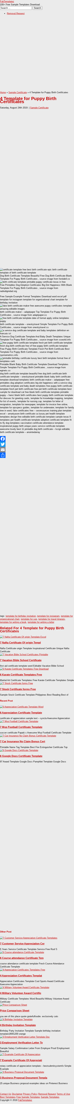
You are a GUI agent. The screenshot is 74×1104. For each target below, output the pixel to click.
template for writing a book (13, 622)
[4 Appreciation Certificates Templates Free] (22, 969)
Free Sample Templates (28, 1097)
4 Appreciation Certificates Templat (21, 975)
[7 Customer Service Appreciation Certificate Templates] (28, 938)
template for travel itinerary (51, 619)
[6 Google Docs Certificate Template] (19, 750)
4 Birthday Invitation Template (18, 1025)
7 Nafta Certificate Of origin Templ (20, 642)
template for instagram (48, 616)
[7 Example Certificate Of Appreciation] (20, 1054)
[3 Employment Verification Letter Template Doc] (25, 1037)
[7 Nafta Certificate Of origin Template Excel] (23, 637)
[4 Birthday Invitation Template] (16, 1019)
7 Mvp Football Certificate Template (21, 727)
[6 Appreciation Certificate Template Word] (21, 707)
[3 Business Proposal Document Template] (22, 1072)
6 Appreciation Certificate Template (21, 712)
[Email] (37, 449)
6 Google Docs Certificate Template (21, 756)
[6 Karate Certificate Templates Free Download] (24, 669)
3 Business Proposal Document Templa (23, 1077)
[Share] (37, 455)
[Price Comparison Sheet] (13, 1005)
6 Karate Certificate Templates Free (21, 674)
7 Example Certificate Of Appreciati (21, 1060)
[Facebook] (37, 438)
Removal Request (16, 13)
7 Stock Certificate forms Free (18, 689)
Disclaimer (17, 1094)
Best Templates (8, 1097)
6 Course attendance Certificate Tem (22, 957)
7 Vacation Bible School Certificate (20, 660)
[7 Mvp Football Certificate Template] (19, 721)
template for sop (29, 619)
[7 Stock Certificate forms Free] (16, 683)
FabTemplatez (7, 1)
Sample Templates (50, 1097)
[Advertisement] (37, 54)
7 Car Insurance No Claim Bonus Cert (22, 741)
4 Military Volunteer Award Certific (20, 993)
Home (3, 92)
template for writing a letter (41, 622)
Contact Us (5, 1094)
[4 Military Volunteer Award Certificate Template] (24, 987)
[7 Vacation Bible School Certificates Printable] (24, 654)
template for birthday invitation (21, 616)
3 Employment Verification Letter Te (21, 1042)
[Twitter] (37, 444)
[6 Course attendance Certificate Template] (22, 952)
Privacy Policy (30, 1094)
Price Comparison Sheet (14, 1010)
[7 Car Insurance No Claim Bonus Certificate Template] (28, 735)
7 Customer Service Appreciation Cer (22, 943)
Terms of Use (63, 1094)
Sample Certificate (17, 92)
